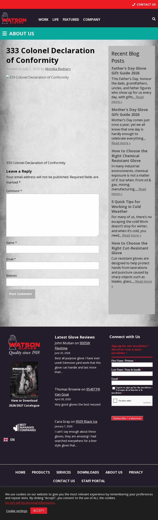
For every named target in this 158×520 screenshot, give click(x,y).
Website (11, 275)
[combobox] (24, 439)
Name (11, 243)
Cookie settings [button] (16, 511)
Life (55, 19)
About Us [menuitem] (114, 472)
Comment (14, 191)
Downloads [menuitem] (88, 472)
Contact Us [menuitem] (64, 481)
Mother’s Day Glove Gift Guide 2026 (130, 112)
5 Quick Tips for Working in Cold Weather (126, 206)
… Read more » (129, 140)
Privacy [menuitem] (136, 472)
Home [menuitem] (20, 472)
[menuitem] (144, 4)
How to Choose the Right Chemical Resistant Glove (130, 155)
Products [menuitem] (41, 472)
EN (12, 440)
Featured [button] (71, 19)
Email (11, 259)
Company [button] (91, 19)
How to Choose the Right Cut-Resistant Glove (130, 248)
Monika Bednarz (58, 69)
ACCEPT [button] (38, 510)
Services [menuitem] (63, 472)
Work (43, 19)
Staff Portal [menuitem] (93, 481)
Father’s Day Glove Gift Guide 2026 (129, 70)
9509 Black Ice (86, 421)
